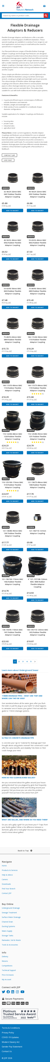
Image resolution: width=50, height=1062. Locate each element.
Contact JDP (9, 155)
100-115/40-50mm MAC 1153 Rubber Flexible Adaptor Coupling (37, 339)
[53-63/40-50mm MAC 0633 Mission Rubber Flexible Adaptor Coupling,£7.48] (12, 275)
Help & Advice (7, 875)
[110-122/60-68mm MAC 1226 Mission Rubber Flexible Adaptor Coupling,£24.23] (12, 420)
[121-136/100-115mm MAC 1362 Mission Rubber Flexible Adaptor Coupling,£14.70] (12, 566)
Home (4, 865)
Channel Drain (7, 922)
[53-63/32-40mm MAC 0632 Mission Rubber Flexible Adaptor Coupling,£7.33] (37, 227)
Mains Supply (7, 931)
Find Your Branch (8, 888)
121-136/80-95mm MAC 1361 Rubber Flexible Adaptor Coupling (12, 533)
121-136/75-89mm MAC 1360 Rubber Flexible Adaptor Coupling (37, 485)
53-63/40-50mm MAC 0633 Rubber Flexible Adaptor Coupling (12, 291)
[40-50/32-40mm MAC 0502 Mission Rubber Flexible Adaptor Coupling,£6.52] (12, 227)
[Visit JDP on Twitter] (4, 992)
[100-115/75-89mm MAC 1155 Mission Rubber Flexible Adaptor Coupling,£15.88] (37, 372)
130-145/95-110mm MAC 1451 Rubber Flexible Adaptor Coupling (12, 632)
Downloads (6, 884)
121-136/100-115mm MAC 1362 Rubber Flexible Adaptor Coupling (12, 581)
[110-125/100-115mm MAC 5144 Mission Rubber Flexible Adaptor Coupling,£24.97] (12, 469)
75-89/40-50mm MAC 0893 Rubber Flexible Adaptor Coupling (37, 291)
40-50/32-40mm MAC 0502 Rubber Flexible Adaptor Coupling (12, 242)
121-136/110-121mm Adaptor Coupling (37, 532)
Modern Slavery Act (10, 1042)
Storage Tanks (7, 935)
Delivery (5, 956)
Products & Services (10, 870)
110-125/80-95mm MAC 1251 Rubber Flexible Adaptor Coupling (37, 436)
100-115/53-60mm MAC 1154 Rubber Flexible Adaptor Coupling (12, 388)
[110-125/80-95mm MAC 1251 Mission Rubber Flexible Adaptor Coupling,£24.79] (37, 420)
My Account (6, 979)
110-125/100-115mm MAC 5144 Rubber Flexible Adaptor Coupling (12, 485)
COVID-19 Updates (10, 1037)
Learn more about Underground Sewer (20, 670)
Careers (5, 879)
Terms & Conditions (11, 1028)
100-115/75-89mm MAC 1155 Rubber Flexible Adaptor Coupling (37, 388)
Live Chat (8, 160)
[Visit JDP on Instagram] (18, 992)
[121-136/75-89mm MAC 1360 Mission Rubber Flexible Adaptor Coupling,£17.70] (37, 469)
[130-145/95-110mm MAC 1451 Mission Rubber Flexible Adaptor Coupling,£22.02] (12, 616)
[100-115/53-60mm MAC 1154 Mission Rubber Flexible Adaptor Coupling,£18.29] (12, 372)
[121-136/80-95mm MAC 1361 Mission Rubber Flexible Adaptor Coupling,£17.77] (12, 517)
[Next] (35, 661)
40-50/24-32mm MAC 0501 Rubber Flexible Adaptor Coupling (37, 194)
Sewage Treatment (9, 912)
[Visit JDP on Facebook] (9, 992)
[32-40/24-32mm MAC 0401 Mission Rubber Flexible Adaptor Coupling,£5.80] (12, 178)
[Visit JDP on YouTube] (23, 992)
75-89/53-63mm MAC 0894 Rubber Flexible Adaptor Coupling (12, 339)
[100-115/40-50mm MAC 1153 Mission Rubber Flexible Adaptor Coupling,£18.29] (37, 323)
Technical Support (9, 970)
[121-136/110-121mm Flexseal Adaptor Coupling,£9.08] (37, 517)
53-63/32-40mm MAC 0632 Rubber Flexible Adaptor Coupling (37, 242)
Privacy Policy (8, 1032)
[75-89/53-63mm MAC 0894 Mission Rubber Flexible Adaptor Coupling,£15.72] (12, 323)
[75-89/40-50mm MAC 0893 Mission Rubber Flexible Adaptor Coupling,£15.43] (37, 275)
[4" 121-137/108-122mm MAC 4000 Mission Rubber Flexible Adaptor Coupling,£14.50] (37, 566)
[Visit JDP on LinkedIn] (13, 992)
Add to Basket (12, 210)
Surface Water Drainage (11, 917)
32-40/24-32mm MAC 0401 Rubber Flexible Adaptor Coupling (12, 194)
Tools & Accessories (10, 945)
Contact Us (7, 1051)
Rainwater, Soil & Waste (11, 940)
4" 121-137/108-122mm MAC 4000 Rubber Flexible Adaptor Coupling (37, 583)
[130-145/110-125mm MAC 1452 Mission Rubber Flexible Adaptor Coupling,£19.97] (37, 616)
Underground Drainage (11, 908)
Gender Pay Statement (12, 1046)
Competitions (7, 966)
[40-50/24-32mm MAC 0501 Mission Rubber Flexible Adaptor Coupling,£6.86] (37, 178)
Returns (5, 961)
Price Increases (8, 975)
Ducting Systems (8, 926)
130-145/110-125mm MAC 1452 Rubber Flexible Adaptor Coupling (37, 632)
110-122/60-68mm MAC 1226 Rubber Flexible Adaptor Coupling (12, 436)
